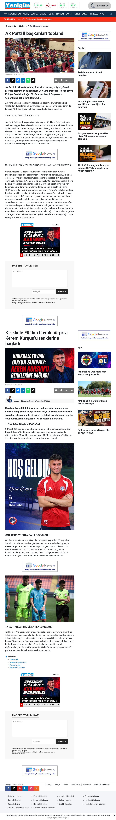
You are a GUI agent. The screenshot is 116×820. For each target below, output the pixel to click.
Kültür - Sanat (80, 14)
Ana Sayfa (12, 26)
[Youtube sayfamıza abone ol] (19, 788)
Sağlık (69, 14)
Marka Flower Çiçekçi (102, 785)
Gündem (34, 14)
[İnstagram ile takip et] (111, 14)
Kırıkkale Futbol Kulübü (18, 662)
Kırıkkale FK (14, 660)
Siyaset (43, 14)
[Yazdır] (56, 80)
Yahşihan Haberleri (66, 796)
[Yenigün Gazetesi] (17, 5)
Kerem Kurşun (15, 665)
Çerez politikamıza (56, 818)
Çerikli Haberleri (65, 804)
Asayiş (26, 14)
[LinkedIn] (23, 80)
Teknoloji (94, 14)
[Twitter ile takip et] (14, 788)
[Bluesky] (18, 80)
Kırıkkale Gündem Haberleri (44, 808)
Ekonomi (60, 14)
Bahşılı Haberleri (14, 800)
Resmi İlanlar (14, 14)
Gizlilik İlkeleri (75, 785)
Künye (57, 785)
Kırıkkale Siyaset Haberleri (18, 808)
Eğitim (51, 14)
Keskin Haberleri (40, 796)
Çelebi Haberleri (65, 800)
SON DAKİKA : (10, 19)
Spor (102, 14)
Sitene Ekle (87, 785)
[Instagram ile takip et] (31, 788)
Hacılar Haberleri (40, 804)
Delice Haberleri (14, 804)
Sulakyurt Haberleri (40, 800)
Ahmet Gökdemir (21, 401)
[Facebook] (7, 80)
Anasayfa (48, 785)
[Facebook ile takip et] (8, 788)
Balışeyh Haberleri (92, 796)
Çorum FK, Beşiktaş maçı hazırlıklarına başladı (35, 19)
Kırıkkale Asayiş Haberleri (95, 804)
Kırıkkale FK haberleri (17, 668)
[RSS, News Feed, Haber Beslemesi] (36, 788)
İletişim (65, 785)
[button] (61, 80)
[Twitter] (12, 80)
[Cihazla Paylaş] (33, 80)
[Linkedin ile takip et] (25, 788)
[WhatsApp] (28, 80)
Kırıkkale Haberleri (15, 796)
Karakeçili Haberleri (92, 800)
